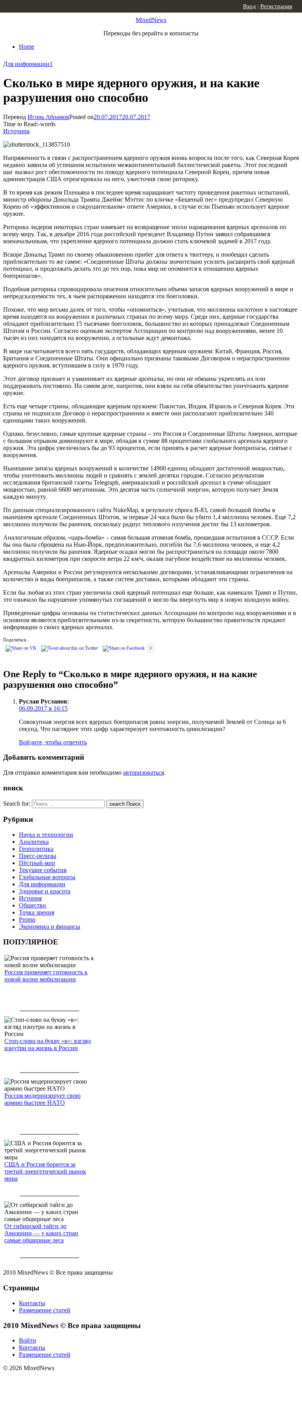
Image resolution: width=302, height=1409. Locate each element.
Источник (16, 131)
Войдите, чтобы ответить (53, 742)
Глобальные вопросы (47, 877)
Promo (27, 919)
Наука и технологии (46, 834)
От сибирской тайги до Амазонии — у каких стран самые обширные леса (41, 1233)
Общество (32, 905)
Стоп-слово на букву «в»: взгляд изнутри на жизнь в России (47, 1044)
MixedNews (151, 20)
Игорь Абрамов (48, 117)
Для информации (26, 64)
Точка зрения (36, 912)
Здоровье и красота (44, 891)
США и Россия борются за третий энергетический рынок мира (45, 1171)
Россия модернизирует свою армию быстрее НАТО (42, 1099)
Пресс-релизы (37, 855)
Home (26, 46)
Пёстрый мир (37, 863)
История (30, 898)
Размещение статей (44, 1310)
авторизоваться (143, 772)
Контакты (32, 1303)
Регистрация (276, 6)
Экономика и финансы (49, 926)
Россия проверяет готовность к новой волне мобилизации (46, 976)
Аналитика (34, 841)
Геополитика (36, 848)
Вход (249, 6)
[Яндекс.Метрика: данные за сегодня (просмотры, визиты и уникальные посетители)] (64, 1381)
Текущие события (42, 870)
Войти (27, 1340)
